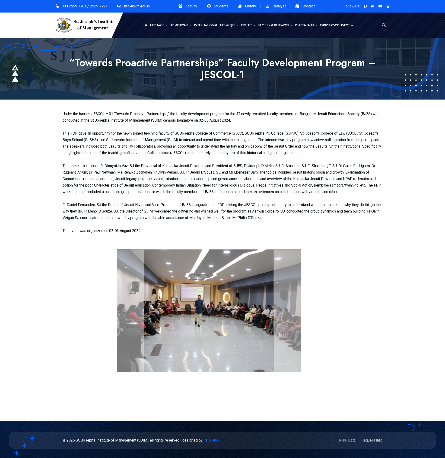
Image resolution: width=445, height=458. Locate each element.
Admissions (179, 25)
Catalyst (279, 6)
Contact (308, 6)
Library (250, 6)
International (206, 25)
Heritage (157, 25)
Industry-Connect (335, 25)
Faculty (191, 6)
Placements (304, 25)
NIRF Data (347, 440)
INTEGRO (211, 440)
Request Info (371, 440)
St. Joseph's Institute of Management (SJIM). (112, 440)
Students (221, 6)
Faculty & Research (273, 25)
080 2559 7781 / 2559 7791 (85, 6)
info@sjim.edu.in (136, 6)
